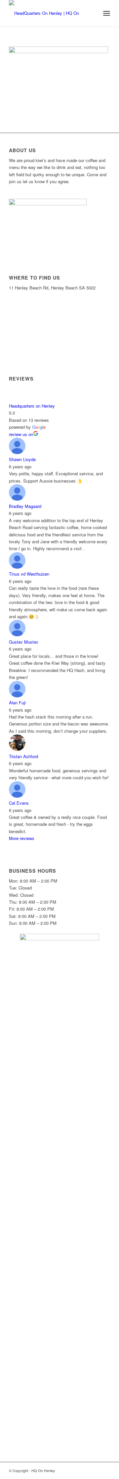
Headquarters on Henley (32, 406)
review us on (21, 434)
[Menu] (106, 13)
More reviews (21, 838)
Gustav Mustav (23, 642)
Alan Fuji (17, 702)
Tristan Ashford (23, 756)
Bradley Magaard (25, 506)
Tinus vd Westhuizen (29, 574)
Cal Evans (19, 803)
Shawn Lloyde (22, 459)
